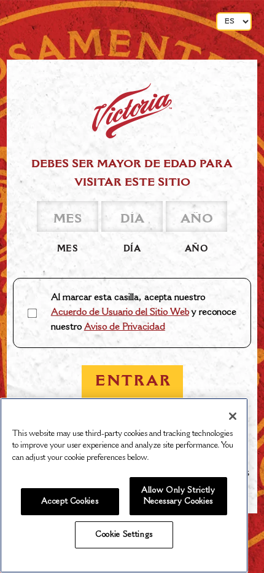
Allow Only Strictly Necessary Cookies (178, 496)
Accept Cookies (69, 501)
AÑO (197, 249)
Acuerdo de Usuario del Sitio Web (120, 312)
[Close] (232, 416)
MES (68, 249)
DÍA (132, 249)
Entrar (133, 381)
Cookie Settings (124, 535)
